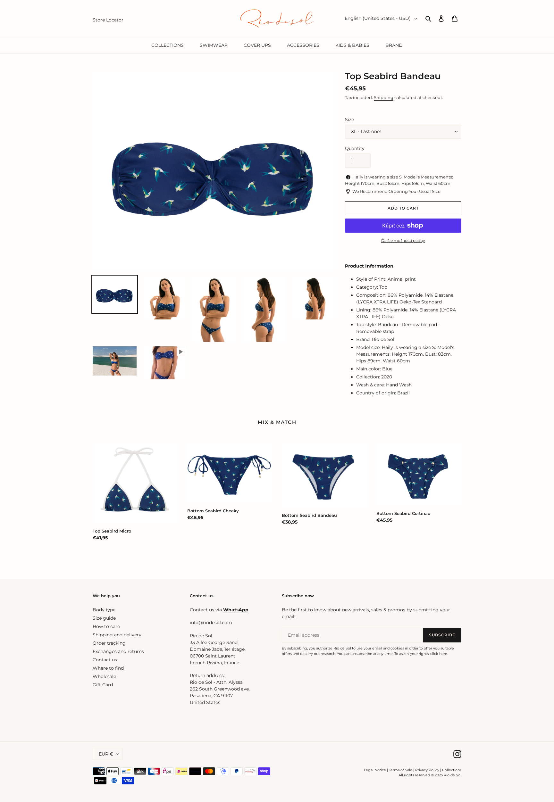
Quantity (355, 148)
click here (438, 653)
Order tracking (109, 643)
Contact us (105, 660)
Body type (104, 610)
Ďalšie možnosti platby (403, 240)
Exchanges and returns (118, 651)
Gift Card (103, 685)
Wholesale (104, 676)
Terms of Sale (400, 770)
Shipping (383, 97)
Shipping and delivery (117, 635)
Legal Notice (375, 770)
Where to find (108, 668)
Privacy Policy (427, 770)
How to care (106, 626)
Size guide (104, 618)
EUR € (106, 754)
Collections (451, 770)
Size (349, 119)
